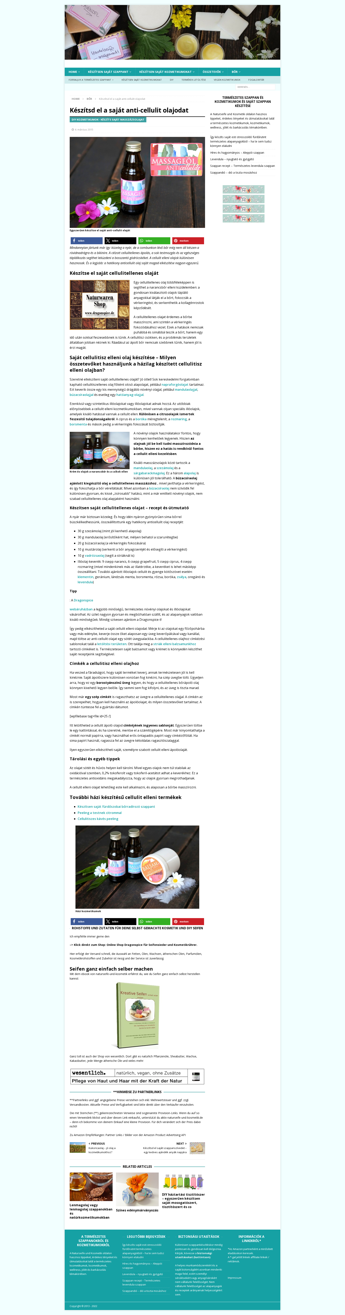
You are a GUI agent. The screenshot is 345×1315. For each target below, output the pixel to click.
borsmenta (78, 424)
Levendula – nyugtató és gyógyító (232, 159)
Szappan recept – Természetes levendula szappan (242, 166)
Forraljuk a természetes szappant (90, 79)
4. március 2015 (84, 129)
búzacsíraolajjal (82, 395)
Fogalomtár (256, 79)
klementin (85, 577)
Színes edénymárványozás (137, 1210)
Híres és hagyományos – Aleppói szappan (237, 152)
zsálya (181, 577)
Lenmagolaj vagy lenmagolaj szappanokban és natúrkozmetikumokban (91, 1211)
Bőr (235, 72)
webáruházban (81, 609)
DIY (172, 79)
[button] (87, 240)
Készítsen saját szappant (108, 72)
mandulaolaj (143, 468)
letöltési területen (112, 644)
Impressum (234, 1277)
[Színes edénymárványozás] (137, 1189)
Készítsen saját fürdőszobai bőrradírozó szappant (116, 806)
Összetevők (212, 72)
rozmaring (179, 419)
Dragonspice (83, 600)
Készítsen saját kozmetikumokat (165, 72)
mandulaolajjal (186, 389)
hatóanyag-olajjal (130, 395)
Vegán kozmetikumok (227, 79)
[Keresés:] (255, 87)
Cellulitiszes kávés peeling (98, 819)
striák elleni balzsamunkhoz (174, 644)
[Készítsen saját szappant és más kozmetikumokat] (172, 57)
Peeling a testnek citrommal (100, 813)
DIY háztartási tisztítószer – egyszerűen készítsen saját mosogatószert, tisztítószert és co (183, 1200)
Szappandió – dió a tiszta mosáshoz (233, 172)
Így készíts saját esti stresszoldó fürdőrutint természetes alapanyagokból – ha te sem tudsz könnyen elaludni (241, 141)
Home (73, 72)
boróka (141, 419)
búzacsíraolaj (159, 488)
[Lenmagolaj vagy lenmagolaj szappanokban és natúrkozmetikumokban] (91, 1187)
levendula (85, 582)
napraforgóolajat (175, 384)
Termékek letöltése (193, 79)
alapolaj (190, 473)
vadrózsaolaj (95, 555)
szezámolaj (165, 468)
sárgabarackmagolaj (149, 473)
